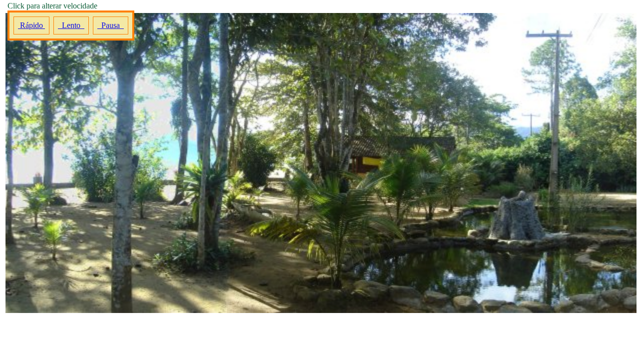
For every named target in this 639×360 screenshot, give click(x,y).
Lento (71, 25)
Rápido (31, 25)
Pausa (110, 25)
